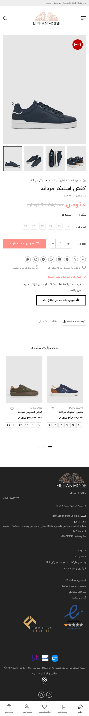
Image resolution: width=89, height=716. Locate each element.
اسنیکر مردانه (39, 180)
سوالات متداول (77, 592)
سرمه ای (66, 215)
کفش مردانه (59, 180)
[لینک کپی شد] (28, 259)
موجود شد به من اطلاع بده (58, 300)
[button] (50, 446)
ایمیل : (81, 516)
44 (55, 424)
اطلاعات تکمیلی (47, 321)
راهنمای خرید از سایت (73, 586)
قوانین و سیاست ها (74, 568)
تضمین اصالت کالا (75, 580)
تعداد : (82, 244)
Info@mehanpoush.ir (64, 516)
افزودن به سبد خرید (22, 244)
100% (77, 44)
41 (73, 424)
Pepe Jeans (76, 408)
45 (49, 424)
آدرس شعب (79, 598)
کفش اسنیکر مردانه (70, 412)
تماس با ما (80, 557)
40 (79, 424)
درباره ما (81, 551)
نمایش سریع (65, 399)
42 (67, 424)
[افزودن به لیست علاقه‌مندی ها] (52, 409)
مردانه (75, 180)
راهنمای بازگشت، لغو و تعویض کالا (66, 563)
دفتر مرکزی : (78, 522)
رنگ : (82, 215)
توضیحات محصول (74, 321)
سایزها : (81, 227)
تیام (34, 673)
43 (61, 424)
